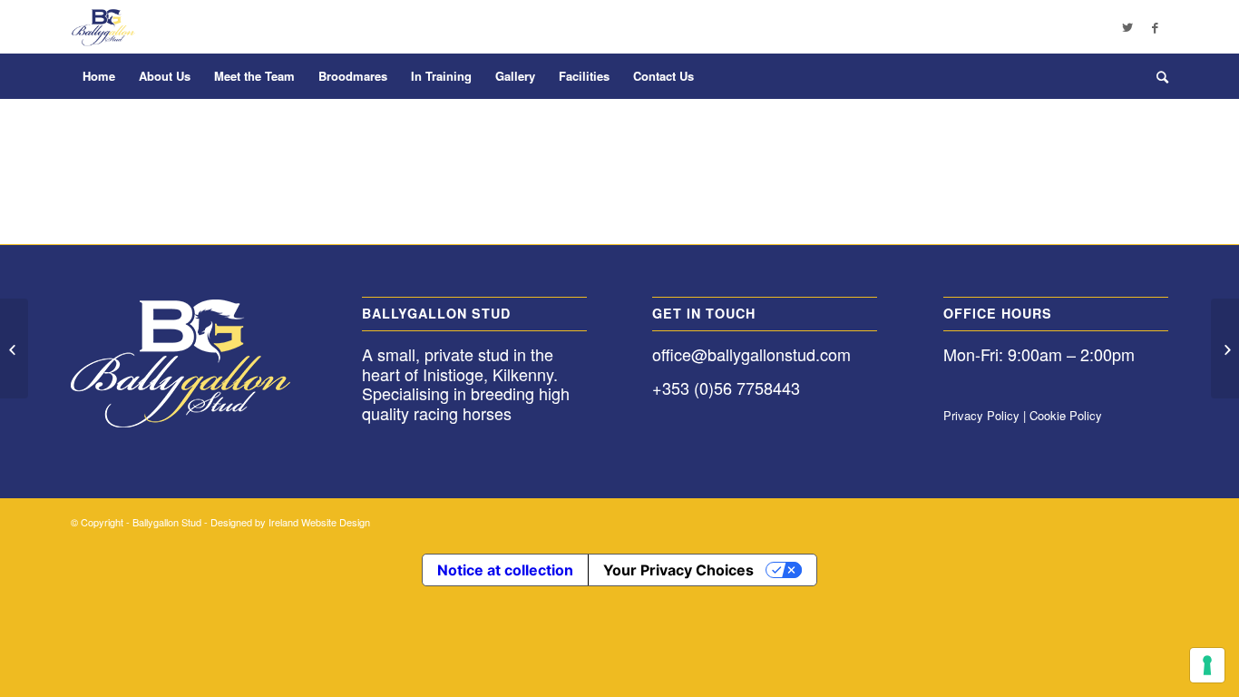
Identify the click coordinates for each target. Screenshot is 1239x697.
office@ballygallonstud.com (751, 354)
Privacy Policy (981, 415)
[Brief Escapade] (14, 348)
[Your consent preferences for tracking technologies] (1207, 665)
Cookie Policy (1065, 415)
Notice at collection (505, 570)
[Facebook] (1154, 27)
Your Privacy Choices (678, 570)
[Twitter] (1127, 27)
